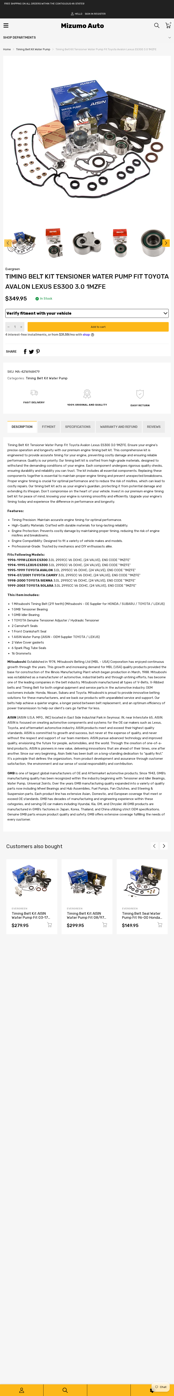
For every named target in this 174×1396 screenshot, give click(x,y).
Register (100, 14)
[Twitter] (31, 351)
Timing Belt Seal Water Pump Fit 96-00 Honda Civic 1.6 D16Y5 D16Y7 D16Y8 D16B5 (141, 919)
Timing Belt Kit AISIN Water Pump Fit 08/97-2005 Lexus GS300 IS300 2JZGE (86, 919)
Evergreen (12, 269)
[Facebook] (25, 351)
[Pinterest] (37, 351)
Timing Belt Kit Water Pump (46, 378)
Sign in (89, 14)
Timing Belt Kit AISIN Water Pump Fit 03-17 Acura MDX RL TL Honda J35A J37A (32, 919)
